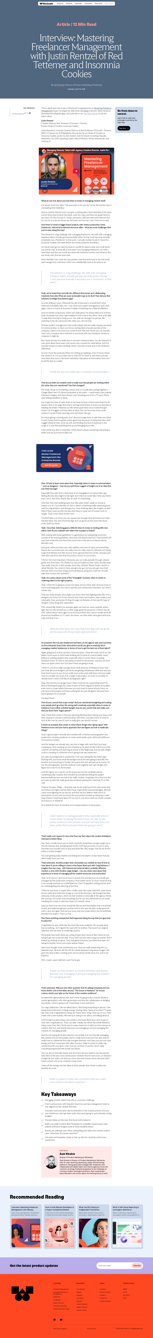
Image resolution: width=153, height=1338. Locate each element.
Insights (78, 1292)
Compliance (57, 1300)
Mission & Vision (105, 1292)
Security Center (81, 1310)
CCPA (125, 1292)
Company (103, 1289)
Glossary (79, 1301)
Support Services (81, 1307)
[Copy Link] (25, 113)
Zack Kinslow (59, 85)
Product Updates (105, 1301)
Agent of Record (58, 1303)
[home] (45, 3)
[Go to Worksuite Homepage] (22, 1292)
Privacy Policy (91, 1329)
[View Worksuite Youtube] (61, 1319)
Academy (79, 1295)
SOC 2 (125, 1298)
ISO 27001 (126, 1295)
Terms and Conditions (60, 1329)
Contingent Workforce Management (60, 1293)
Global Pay (56, 1297)
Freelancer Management (61, 1289)
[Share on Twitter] (27, 113)
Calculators (80, 1298)
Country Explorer (82, 1304)
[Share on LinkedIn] (30, 113)
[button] (60, 4)
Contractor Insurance (60, 1306)
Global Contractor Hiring (61, 1309)
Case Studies (80, 1289)
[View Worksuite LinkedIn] (54, 1319)
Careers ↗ (103, 1295)
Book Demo (109, 3)
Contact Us (103, 1298)
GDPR (125, 1289)
